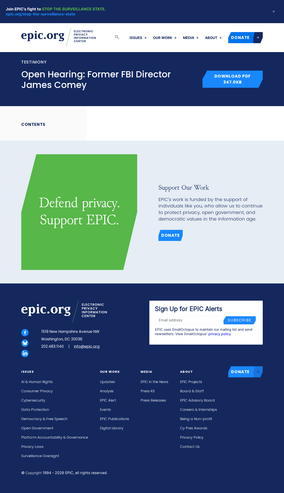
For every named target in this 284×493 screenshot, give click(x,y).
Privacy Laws (32, 446)
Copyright (34, 473)
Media (188, 38)
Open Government (37, 428)
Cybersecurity (33, 400)
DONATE (240, 37)
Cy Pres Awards (193, 428)
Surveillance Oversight (40, 455)
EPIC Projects (191, 381)
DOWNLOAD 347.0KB (238, 79)
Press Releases (153, 400)
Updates (107, 381)
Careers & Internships (198, 409)
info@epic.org (86, 346)
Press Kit (148, 391)
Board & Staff (192, 391)
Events (105, 409)
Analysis (107, 391)
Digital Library (111, 428)
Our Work (162, 38)
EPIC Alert (108, 400)
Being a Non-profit (196, 418)
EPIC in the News (154, 381)
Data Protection (35, 409)
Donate (170, 235)
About (211, 38)
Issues (136, 38)
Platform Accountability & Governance (54, 437)
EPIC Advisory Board (197, 400)
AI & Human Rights (37, 381)
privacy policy (219, 334)
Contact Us (190, 446)
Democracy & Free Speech (44, 418)
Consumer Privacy (37, 391)
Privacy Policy (191, 437)
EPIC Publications (114, 418)
